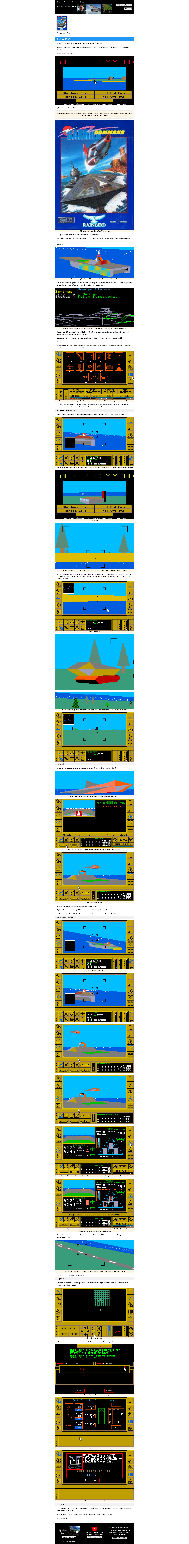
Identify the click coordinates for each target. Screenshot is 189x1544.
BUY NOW (128, 9)
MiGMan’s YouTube (94, 1537)
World (66, 2)
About (65, 1537)
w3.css (72, 1541)
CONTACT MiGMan (119, 1538)
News (82, 2)
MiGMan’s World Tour (124, 5)
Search (74, 2)
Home (59, 2)
